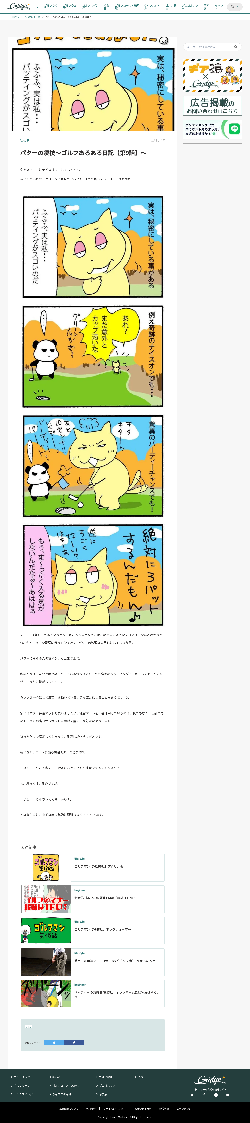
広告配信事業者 (143, 1108)
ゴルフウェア (22, 1085)
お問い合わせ (184, 1108)
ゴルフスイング (23, 1094)
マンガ (28, 1026)
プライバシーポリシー (115, 1108)
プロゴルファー (108, 1085)
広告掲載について (68, 1108)
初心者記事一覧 (32, 17)
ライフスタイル (61, 1094)
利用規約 (91, 1108)
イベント (143, 1077)
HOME (15, 17)
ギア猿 (103, 1094)
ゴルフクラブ (22, 1077)
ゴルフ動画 (106, 1077)
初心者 (56, 1077)
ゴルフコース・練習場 (65, 1085)
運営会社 (164, 1108)
